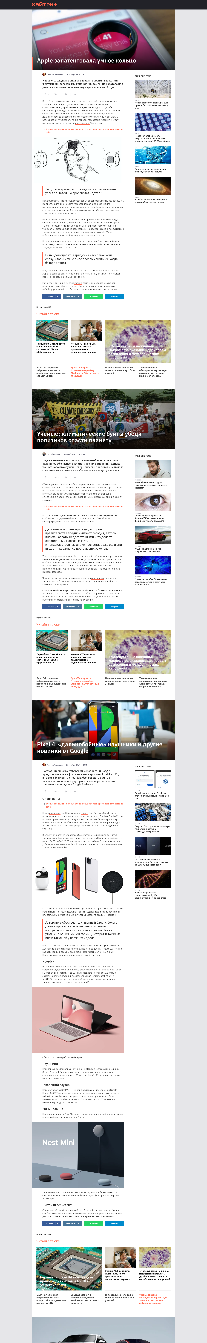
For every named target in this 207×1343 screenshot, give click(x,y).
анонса (84, 813)
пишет (53, 847)
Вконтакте (72, 296)
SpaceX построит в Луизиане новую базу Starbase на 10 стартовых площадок (85, 371)
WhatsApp (93, 296)
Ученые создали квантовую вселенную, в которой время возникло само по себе (84, 131)
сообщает (102, 490)
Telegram (114, 296)
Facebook (52, 296)
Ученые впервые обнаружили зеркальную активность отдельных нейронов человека (153, 371)
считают (60, 593)
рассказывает (82, 123)
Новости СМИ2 (43, 307)
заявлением (97, 577)
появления (54, 813)
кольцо (78, 282)
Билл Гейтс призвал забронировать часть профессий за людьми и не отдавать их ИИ (51, 371)
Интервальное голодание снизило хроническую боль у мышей (120, 370)
